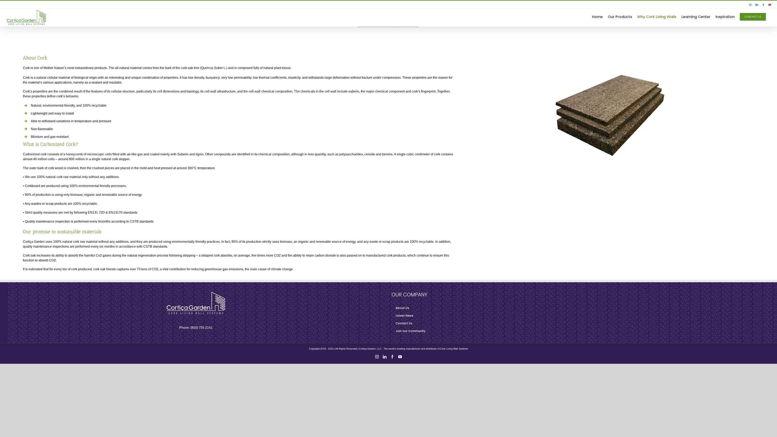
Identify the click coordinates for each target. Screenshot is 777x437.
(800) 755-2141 (201, 327)
